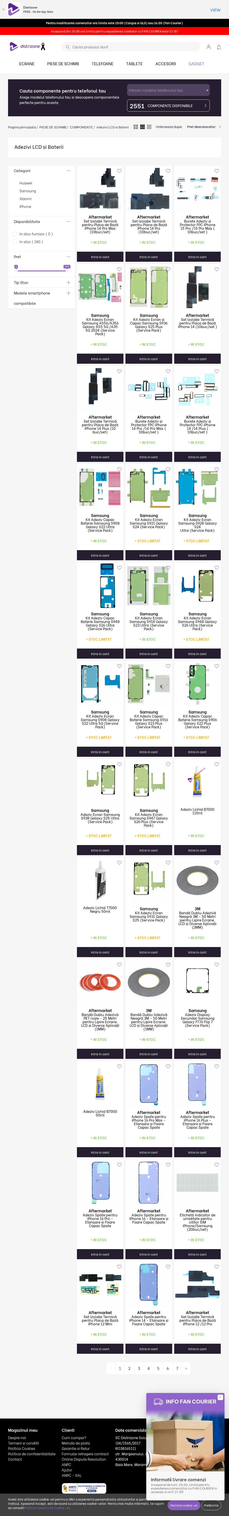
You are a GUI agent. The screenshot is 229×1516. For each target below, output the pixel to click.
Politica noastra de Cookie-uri (47, 1507)
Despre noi (17, 1437)
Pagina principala (22, 126)
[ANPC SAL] (84, 1488)
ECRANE (26, 63)
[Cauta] (66, 47)
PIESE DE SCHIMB (63, 63)
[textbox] (168, 90)
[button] (208, 46)
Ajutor (67, 1469)
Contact (15, 1459)
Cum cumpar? (74, 1437)
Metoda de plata (76, 1442)
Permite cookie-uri (184, 1505)
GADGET (196, 63)
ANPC (66, 1464)
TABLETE (134, 63)
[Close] (3, 9)
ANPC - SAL (72, 1475)
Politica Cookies (21, 1448)
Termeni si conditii (23, 1442)
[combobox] (168, 90)
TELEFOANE (102, 63)
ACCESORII (165, 63)
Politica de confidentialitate (31, 1453)
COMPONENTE (81, 126)
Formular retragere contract (85, 1453)
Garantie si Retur (76, 1448)
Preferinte (211, 1505)
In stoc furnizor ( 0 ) (36, 233)
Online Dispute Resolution (84, 1459)
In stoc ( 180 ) (31, 241)
